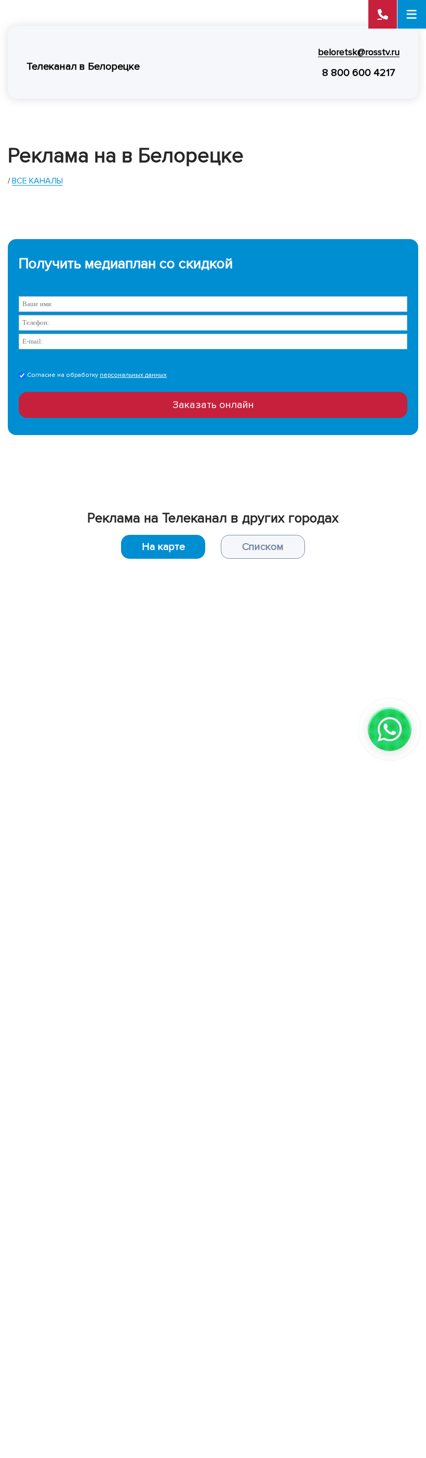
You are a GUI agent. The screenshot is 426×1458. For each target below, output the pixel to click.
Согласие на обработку (96, 375)
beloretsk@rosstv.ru (359, 52)
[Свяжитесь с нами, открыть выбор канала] (390, 729)
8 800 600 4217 (358, 73)
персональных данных (133, 375)
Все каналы (37, 181)
